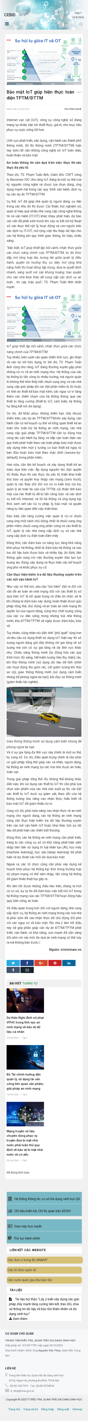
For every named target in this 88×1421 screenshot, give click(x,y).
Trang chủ (14, 1409)
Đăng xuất (63, 1409)
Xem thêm (19, 1319)
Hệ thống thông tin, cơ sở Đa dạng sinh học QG (47, 1199)
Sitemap (77, 1409)
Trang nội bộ (30, 1409)
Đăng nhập (47, 1409)
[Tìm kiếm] (81, 24)
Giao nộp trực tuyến (28, 1226)
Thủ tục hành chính (27, 1238)
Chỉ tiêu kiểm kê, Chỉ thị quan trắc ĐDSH (42, 1211)
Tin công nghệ (72, 109)
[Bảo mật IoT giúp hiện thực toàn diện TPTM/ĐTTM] (44, 60)
